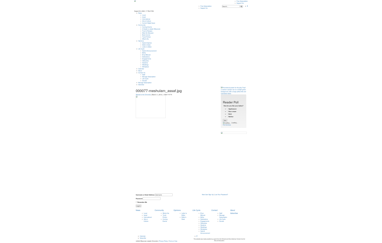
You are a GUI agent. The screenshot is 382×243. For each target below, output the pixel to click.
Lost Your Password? (221, 194)
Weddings (145, 65)
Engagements (146, 59)
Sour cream (232, 111)
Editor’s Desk (146, 45)
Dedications (146, 57)
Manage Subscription (149, 77)
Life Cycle (141, 49)
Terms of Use (173, 241)
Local (144, 15)
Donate (144, 81)
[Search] (241, 6)
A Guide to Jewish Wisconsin (151, 29)
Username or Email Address (145, 195)
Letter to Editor (147, 47)
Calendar (141, 69)
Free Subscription (242, 1)
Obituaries (145, 61)
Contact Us (141, 73)
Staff (143, 75)
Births (144, 53)
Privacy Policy (163, 241)
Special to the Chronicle (143, 95)
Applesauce (233, 109)
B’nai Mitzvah (146, 55)
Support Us (240, 3)
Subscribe (143, 238)
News (140, 13)
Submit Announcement (149, 51)
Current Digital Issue (148, 23)
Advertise (141, 85)
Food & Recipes (147, 31)
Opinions (141, 41)
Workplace (145, 67)
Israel (144, 17)
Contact (214, 210)
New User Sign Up (207, 194)
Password (139, 199)
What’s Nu (145, 39)
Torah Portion (146, 37)
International (146, 19)
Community (141, 25)
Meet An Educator (148, 33)
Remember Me (142, 202)
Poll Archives (227, 125)
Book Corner (146, 35)
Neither (231, 117)
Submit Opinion (147, 43)
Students (145, 63)
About (140, 71)
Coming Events (147, 27)
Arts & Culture (146, 21)
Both (230, 114)
